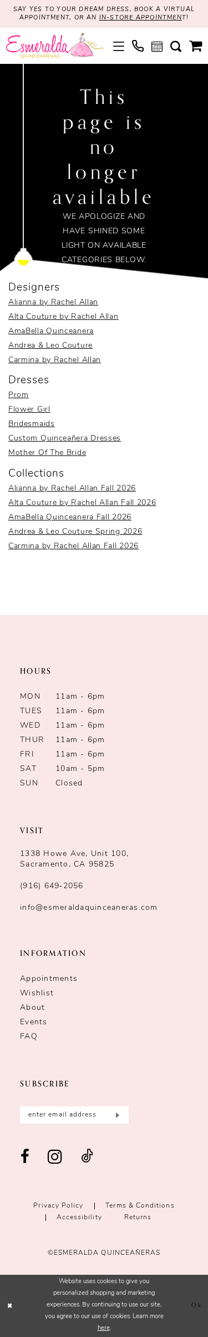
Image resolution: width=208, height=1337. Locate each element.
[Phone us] (138, 46)
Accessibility (79, 1217)
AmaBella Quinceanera (51, 331)
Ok (196, 1305)
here (104, 1328)
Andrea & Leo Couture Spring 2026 (75, 532)
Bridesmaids (31, 424)
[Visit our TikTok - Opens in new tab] (87, 1157)
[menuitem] (118, 46)
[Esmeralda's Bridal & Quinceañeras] (55, 46)
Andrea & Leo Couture (50, 346)
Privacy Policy (58, 1206)
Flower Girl (29, 409)
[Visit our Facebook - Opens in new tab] (25, 1157)
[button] (118, 46)
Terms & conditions (139, 1206)
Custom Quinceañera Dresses (64, 438)
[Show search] (175, 46)
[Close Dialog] (10, 1305)
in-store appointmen (140, 18)
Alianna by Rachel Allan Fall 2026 (72, 488)
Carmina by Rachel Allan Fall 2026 (73, 546)
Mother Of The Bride (47, 453)
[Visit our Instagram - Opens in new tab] (55, 1157)
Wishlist (37, 993)
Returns (138, 1217)
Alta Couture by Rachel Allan (63, 317)
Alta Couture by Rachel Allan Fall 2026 (82, 503)
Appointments (49, 979)
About (32, 1008)
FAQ (29, 1037)
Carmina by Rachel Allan (54, 360)
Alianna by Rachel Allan (53, 302)
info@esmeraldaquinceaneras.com (89, 908)
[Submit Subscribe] (116, 1115)
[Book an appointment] (157, 46)
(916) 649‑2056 (52, 886)
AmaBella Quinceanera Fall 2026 (69, 517)
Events (34, 1022)
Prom (18, 395)
